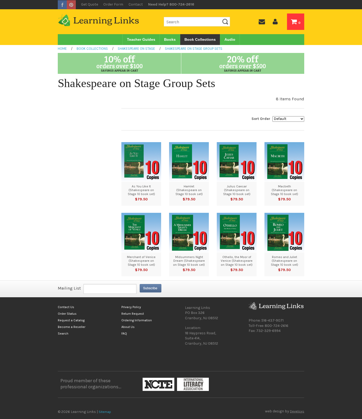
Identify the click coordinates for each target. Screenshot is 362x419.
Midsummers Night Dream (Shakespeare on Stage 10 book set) (189, 261)
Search (63, 333)
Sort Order (260, 118)
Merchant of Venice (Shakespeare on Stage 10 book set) (141, 261)
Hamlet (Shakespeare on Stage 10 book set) (189, 190)
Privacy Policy (131, 307)
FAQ (124, 333)
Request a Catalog (71, 320)
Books (170, 39)
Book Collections (200, 39)
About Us (128, 327)
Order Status (67, 314)
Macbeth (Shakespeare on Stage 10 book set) (284, 190)
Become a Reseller (71, 327)
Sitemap (105, 412)
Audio (229, 39)
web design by (284, 411)
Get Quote (89, 4)
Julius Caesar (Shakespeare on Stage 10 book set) (236, 190)
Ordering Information (136, 320)
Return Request (132, 314)
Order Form (113, 4)
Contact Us (66, 307)
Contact (136, 4)
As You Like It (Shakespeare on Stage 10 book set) (141, 190)
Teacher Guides (141, 39)
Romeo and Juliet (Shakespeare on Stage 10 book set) (284, 261)
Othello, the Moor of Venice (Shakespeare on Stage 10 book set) (237, 261)
